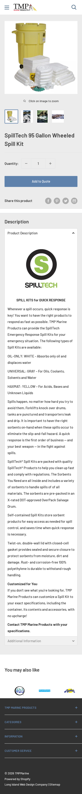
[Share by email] (74, 200)
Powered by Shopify (17, 779)
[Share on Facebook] (48, 200)
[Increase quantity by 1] (50, 163)
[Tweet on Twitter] (65, 200)
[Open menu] (7, 7)
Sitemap (54, 784)
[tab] (41, 233)
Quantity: (11, 163)
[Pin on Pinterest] (57, 200)
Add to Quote (41, 181)
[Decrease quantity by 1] (26, 163)
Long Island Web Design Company (26, 784)
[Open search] (74, 7)
